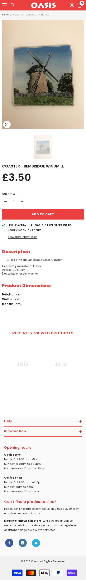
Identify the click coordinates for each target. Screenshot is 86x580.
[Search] (12, 5)
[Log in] (72, 5)
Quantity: (8, 193)
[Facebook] (9, 543)
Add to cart (43, 214)
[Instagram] (23, 543)
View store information (22, 237)
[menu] (4, 5)
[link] (19, 392)
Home (5, 14)
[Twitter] (36, 543)
